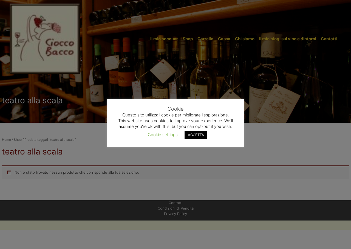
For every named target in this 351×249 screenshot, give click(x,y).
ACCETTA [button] (196, 134)
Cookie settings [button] (163, 134)
